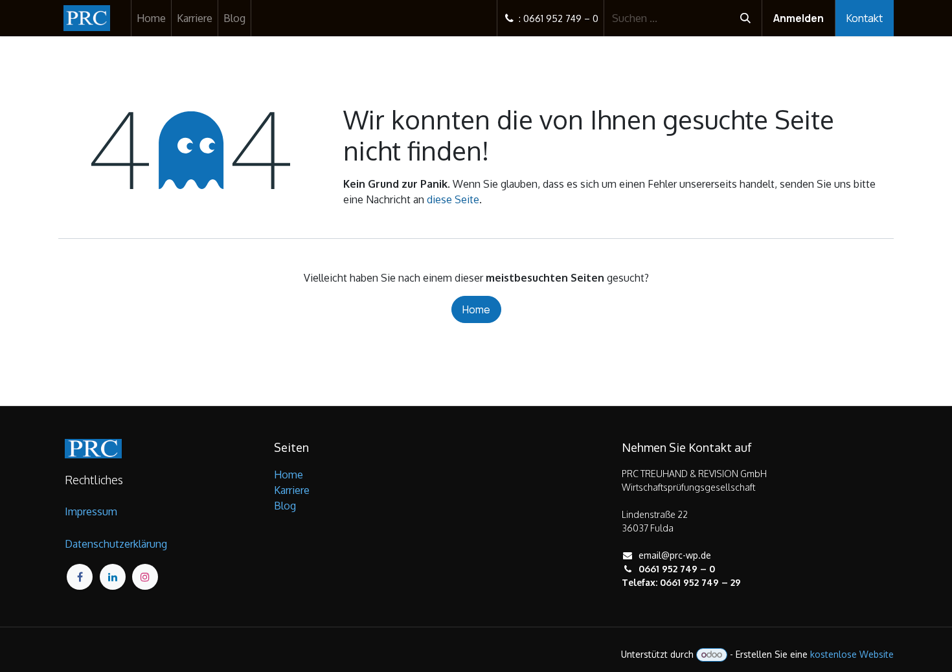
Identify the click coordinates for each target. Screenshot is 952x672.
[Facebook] (80, 577)
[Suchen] (745, 18)
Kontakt (864, 18)
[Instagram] (145, 577)
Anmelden (798, 18)
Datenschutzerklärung (116, 543)
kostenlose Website (852, 654)
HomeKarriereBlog (292, 490)
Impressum (91, 511)
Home (476, 309)
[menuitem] (151, 18)
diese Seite (453, 199)
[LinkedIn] (113, 577)
